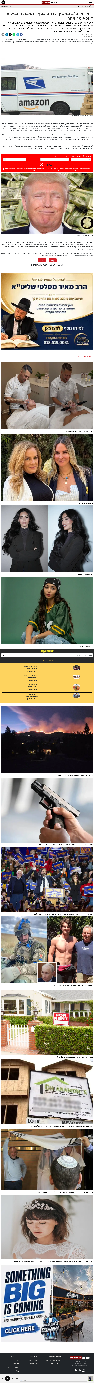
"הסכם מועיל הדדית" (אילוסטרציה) (82, 116)
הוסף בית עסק (47, 660)
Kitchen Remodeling (56, 1357)
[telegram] (17, 34)
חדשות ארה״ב (32, 1357)
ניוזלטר (17, 1371)
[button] (4, 159)
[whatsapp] (13, 34)
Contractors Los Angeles (54, 1360)
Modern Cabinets (57, 1364)
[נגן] (7, 1378)
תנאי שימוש (15, 1364)
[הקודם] (3, 1379)
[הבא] (12, 1379)
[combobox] (47, 655)
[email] (2, 34)
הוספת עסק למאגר (13, 1367)
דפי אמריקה (33, 1364)
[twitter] (10, 34)
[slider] (53, 1381)
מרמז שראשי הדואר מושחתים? (83, 235)
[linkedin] (6, 34)
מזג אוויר (80, 6)
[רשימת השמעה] (17, 1379)
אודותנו (17, 1360)
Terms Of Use (83, 170)
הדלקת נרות (89, 6)
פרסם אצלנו (15, 1357)
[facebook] (21, 34)
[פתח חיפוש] (8, 2)
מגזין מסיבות (33, 1360)
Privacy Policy (76, 170)
